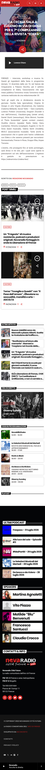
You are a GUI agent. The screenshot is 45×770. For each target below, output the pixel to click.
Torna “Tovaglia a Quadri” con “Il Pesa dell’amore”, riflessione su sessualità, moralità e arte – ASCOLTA (21, 295)
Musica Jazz (8, 403)
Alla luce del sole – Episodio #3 (27, 541)
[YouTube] (5, 755)
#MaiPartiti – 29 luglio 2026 (27, 551)
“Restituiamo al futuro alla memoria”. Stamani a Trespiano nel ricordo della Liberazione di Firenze (25, 345)
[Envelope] (20, 697)
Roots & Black (18, 456)
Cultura (22, 16)
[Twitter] (15, 697)
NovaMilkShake (19, 432)
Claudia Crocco (26, 638)
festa (12, 185)
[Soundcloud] (11, 755)
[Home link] (10, 3)
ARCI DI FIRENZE (34, 726)
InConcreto (22, 732)
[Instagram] (4, 697)
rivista (21, 185)
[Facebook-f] (10, 697)
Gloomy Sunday (12, 410)
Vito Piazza (22, 605)
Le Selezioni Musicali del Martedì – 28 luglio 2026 (25, 563)
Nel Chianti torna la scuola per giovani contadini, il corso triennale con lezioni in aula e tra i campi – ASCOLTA (28, 366)
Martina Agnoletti (27, 594)
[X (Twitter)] (8, 755)
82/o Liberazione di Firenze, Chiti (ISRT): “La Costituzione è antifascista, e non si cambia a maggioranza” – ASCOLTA (27, 377)
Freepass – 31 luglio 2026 (26, 530)
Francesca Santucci (21, 627)
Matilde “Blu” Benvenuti (24, 616)
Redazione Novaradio (22, 178)
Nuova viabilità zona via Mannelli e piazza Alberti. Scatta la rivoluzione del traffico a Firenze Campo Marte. (27, 334)
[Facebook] (18, 755)
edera (4, 185)
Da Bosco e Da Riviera (21, 467)
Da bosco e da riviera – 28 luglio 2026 (26, 574)
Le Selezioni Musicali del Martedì (26, 443)
